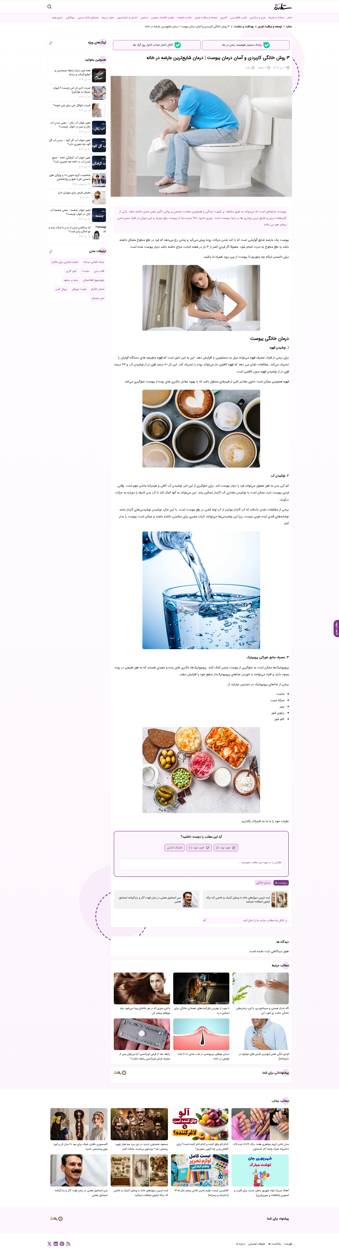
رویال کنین (61, 289)
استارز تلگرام (97, 289)
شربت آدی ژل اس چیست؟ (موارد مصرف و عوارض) (71, 90)
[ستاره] (283, 6)
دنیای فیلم (57, 17)
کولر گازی (71, 271)
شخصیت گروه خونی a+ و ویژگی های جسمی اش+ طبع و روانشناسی (69, 177)
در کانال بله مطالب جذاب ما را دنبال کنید (265, 920)
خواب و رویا (108, 17)
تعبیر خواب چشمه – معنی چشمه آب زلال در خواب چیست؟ (70, 212)
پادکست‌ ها (274, 1244)
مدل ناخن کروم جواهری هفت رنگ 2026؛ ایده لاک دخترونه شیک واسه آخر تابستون (261, 1146)
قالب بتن (99, 271)
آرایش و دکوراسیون (127, 17)
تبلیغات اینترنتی (256, 1244)
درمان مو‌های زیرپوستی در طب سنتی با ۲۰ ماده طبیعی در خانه (203, 1056)
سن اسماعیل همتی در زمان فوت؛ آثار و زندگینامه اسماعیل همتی (150, 900)
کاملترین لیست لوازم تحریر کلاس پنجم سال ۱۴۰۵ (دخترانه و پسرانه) (201, 1192)
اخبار (289, 17)
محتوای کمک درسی (88, 17)
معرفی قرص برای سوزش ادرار (74, 193)
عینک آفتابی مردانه (93, 262)
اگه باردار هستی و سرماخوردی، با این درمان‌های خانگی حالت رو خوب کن (262, 1010)
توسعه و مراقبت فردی (206, 17)
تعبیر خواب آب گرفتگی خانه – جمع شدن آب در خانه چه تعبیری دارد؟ (71, 160)
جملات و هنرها (276, 17)
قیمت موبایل (79, 289)
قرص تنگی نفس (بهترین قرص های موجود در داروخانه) (264, 1056)
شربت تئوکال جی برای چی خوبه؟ (71, 105)
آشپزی (223, 17)
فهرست (288, 1244)
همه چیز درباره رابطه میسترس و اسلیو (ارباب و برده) (72, 72)
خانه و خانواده (184, 17)
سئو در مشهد (70, 280)
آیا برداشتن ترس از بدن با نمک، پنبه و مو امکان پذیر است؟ (69, 229)
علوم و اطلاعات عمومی (162, 17)
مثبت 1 (85, 271)
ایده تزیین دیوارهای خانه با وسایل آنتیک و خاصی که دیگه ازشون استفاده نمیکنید (238, 900)
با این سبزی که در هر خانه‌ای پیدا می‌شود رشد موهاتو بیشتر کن (145, 1010)
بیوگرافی (70, 17)
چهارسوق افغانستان (93, 280)
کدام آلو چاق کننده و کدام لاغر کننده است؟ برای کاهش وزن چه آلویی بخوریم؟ (202, 1146)
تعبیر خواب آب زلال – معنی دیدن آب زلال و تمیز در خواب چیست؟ (70, 125)
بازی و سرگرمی (257, 17)
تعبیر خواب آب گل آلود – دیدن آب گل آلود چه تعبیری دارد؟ (69, 142)
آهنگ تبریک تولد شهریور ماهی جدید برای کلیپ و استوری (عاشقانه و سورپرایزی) (261, 1192)
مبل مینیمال (98, 298)
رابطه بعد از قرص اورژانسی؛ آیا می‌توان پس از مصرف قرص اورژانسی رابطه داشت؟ (144, 1056)
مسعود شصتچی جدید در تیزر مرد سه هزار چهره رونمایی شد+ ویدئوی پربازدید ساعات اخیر (142, 1146)
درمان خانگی (263, 883)
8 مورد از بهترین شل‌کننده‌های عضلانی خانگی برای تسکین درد (201, 1010)
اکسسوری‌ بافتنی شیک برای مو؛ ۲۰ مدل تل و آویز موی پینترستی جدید (81, 1146)
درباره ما (240, 1244)
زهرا (248, 68)
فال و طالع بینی (238, 17)
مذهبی (144, 17)
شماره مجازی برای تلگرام (65, 262)
